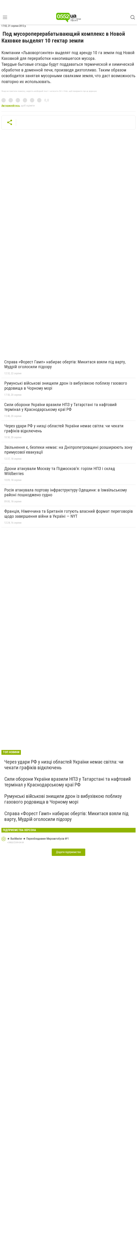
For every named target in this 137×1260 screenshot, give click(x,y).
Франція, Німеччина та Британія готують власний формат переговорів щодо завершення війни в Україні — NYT (68, 514)
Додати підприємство (68, 852)
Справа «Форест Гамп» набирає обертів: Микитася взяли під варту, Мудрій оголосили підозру (65, 364)
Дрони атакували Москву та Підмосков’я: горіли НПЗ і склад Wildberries (59, 471)
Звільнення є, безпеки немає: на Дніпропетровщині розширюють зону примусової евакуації (68, 450)
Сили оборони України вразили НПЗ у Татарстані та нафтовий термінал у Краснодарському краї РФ (60, 407)
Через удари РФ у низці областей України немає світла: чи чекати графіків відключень (63, 428)
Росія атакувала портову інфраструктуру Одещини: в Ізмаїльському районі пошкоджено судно (65, 493)
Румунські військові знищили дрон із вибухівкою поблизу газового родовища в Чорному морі (65, 386)
